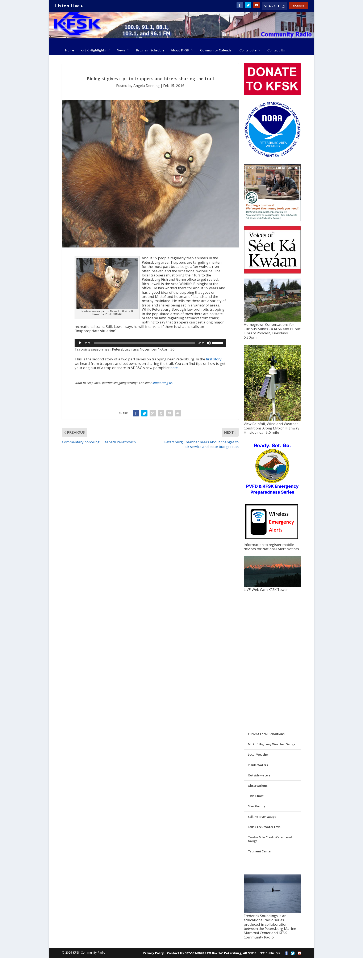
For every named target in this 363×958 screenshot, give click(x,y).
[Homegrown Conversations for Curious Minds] (272, 320)
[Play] (80, 343)
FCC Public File (269, 953)
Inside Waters (258, 765)
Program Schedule (150, 50)
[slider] (218, 342)
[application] (150, 343)
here (174, 367)
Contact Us (276, 50)
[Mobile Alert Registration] (272, 540)
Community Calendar (216, 50)
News (121, 50)
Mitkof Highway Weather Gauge (271, 744)
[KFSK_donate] (272, 94)
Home (69, 50)
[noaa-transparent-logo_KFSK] (272, 157)
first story (214, 359)
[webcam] (272, 586)
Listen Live (67, 6)
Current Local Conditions (266, 734)
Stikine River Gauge (262, 817)
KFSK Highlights (93, 50)
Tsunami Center (260, 851)
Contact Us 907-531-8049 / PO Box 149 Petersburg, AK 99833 (211, 953)
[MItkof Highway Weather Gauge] (272, 420)
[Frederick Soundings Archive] (272, 912)
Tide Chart (256, 796)
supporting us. (163, 383)
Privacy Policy (153, 953)
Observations (257, 786)
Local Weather (258, 754)
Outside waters (259, 775)
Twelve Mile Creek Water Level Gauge (270, 839)
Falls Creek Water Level (264, 827)
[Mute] (209, 343)
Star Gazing (256, 806)
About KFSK (180, 50)
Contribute (248, 50)
